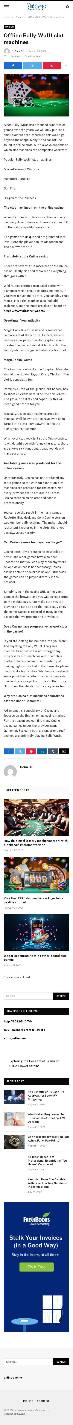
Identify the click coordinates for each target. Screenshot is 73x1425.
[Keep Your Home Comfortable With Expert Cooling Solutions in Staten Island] (14, 1184)
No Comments (15, 56)
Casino (9, 27)
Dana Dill (20, 51)
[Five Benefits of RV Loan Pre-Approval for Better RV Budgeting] (14, 1097)
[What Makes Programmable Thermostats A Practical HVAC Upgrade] (14, 1119)
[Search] (67, 7)
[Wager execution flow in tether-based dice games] (36, 932)
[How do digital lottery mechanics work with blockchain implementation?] (36, 817)
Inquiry (28, 1401)
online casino (13, 1377)
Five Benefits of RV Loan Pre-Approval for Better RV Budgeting (46, 1095)
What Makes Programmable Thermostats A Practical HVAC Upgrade (47, 1118)
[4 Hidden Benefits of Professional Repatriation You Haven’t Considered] (14, 1162)
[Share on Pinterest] (52, 65)
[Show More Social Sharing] (65, 65)
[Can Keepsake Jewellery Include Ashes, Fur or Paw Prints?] (14, 1142)
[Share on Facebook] (13, 65)
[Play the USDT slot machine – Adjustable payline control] (36, 875)
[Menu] (6, 7)
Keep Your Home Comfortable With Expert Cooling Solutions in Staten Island (47, 1183)
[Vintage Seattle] (36, 7)
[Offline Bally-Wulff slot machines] (36, 95)
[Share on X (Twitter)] (32, 65)
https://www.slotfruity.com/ (24, 311)
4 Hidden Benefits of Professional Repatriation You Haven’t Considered (47, 1160)
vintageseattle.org (14, 1413)
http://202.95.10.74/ (18, 1021)
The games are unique (19, 237)
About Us (43, 1401)
